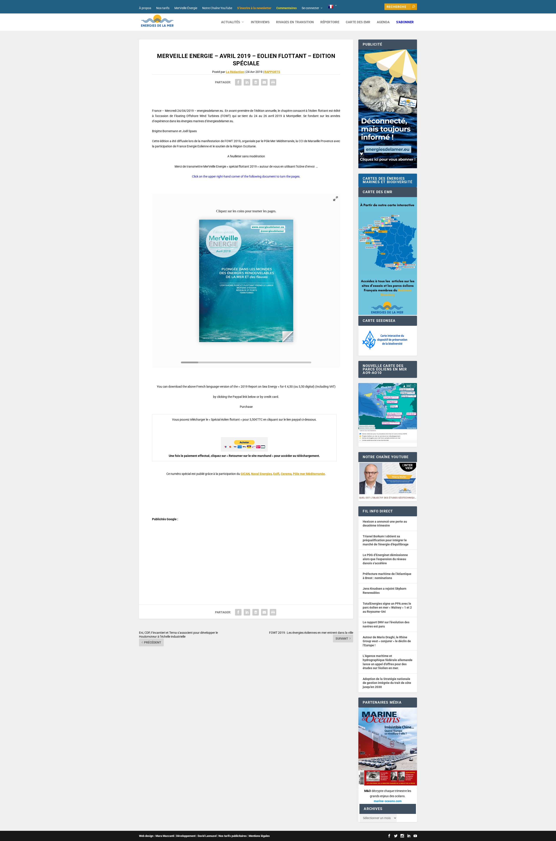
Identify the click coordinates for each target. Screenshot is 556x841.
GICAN (245, 474)
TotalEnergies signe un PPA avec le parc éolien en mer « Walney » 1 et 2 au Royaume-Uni (387, 607)
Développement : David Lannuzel (196, 836)
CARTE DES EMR (358, 22)
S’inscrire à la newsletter (254, 8)
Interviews (260, 22)
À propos (145, 8)
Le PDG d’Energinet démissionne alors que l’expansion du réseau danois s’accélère (385, 559)
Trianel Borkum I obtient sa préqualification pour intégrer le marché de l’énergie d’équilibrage (386, 540)
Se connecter (310, 8)
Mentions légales (259, 836)
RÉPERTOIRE (329, 22)
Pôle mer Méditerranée (309, 474)
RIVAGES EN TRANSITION (295, 22)
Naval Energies (261, 474)
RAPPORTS (272, 72)
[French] (333, 6)
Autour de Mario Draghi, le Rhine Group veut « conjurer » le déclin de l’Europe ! (387, 641)
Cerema (286, 474)
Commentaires (286, 8)
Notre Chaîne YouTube (217, 8)
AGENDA (383, 22)
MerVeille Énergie (185, 8)
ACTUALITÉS (230, 22)
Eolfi (276, 474)
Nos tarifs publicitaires (232, 836)
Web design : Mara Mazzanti (156, 836)
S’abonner (405, 22)
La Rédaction (235, 72)
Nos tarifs (162, 8)
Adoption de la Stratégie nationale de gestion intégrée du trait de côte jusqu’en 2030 (387, 683)
